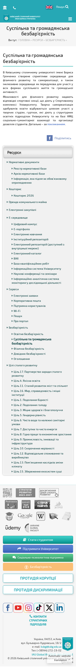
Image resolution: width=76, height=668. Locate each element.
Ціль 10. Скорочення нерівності (34, 448)
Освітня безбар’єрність (28, 334)
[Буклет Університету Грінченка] (26, 504)
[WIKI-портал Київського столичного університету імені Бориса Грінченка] (40, 516)
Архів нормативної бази (29, 173)
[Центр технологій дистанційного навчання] (9, 516)
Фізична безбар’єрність (29, 348)
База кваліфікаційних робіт (31, 263)
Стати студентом (40, 539)
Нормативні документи (24, 162)
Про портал (21, 321)
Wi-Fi (17, 310)
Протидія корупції (38, 578)
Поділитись (63, 138)
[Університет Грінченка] (7, 492)
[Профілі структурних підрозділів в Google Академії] (25, 516)
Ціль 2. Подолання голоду (30, 405)
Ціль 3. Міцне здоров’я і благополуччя (38, 410)
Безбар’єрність (18, 327)
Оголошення (22, 358)
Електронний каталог (28, 253)
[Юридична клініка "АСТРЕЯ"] (58, 504)
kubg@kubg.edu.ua (51, 646)
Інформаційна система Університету (37, 268)
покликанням (56, 124)
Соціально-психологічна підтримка (40, 557)
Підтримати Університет (40, 548)
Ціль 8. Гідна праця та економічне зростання (43, 434)
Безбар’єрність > (56, 40)
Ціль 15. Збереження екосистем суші (38, 471)
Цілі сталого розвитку (23, 365)
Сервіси (14, 289)
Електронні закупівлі (22, 209)
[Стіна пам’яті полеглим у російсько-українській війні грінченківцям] (42, 504)
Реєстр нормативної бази (30, 168)
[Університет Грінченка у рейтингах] (11, 504)
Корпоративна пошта (27, 300)
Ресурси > (39, 40)
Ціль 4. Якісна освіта (27, 380)
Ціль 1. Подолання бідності (31, 399)
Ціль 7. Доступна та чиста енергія (35, 429)
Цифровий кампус (25, 224)
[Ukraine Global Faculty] (32, 527)
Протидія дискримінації (38, 589)
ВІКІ (16, 258)
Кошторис (15, 189)
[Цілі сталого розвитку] (49, 492)
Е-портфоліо (22, 229)
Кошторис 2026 (24, 195)
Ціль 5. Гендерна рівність (30, 415)
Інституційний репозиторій (31, 239)
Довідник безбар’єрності (30, 353)
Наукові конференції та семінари (35, 273)
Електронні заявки (26, 295)
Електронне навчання (28, 234)
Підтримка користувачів (30, 305)
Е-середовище (18, 217)
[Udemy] (13, 527)
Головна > (25, 40)
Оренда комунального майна (28, 202)
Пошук (18, 316)
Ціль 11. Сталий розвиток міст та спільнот (41, 385)
